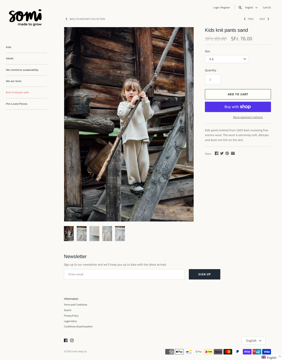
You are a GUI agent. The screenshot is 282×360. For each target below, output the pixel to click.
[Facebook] (65, 340)
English (249, 7)
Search (67, 310)
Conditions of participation (78, 326)
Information (71, 298)
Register (225, 7)
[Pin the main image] (227, 153)
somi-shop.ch (79, 351)
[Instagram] (72, 340)
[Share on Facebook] (216, 153)
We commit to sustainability (22, 69)
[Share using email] (233, 153)
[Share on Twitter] (222, 153)
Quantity (210, 70)
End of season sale (17, 92)
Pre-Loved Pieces (16, 103)
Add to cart (238, 94)
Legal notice (70, 321)
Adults (9, 58)
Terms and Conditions (75, 304)
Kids (8, 47)
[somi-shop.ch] (26, 18)
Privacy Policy (71, 315)
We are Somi (13, 81)
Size (207, 51)
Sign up (204, 274)
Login (216, 7)
